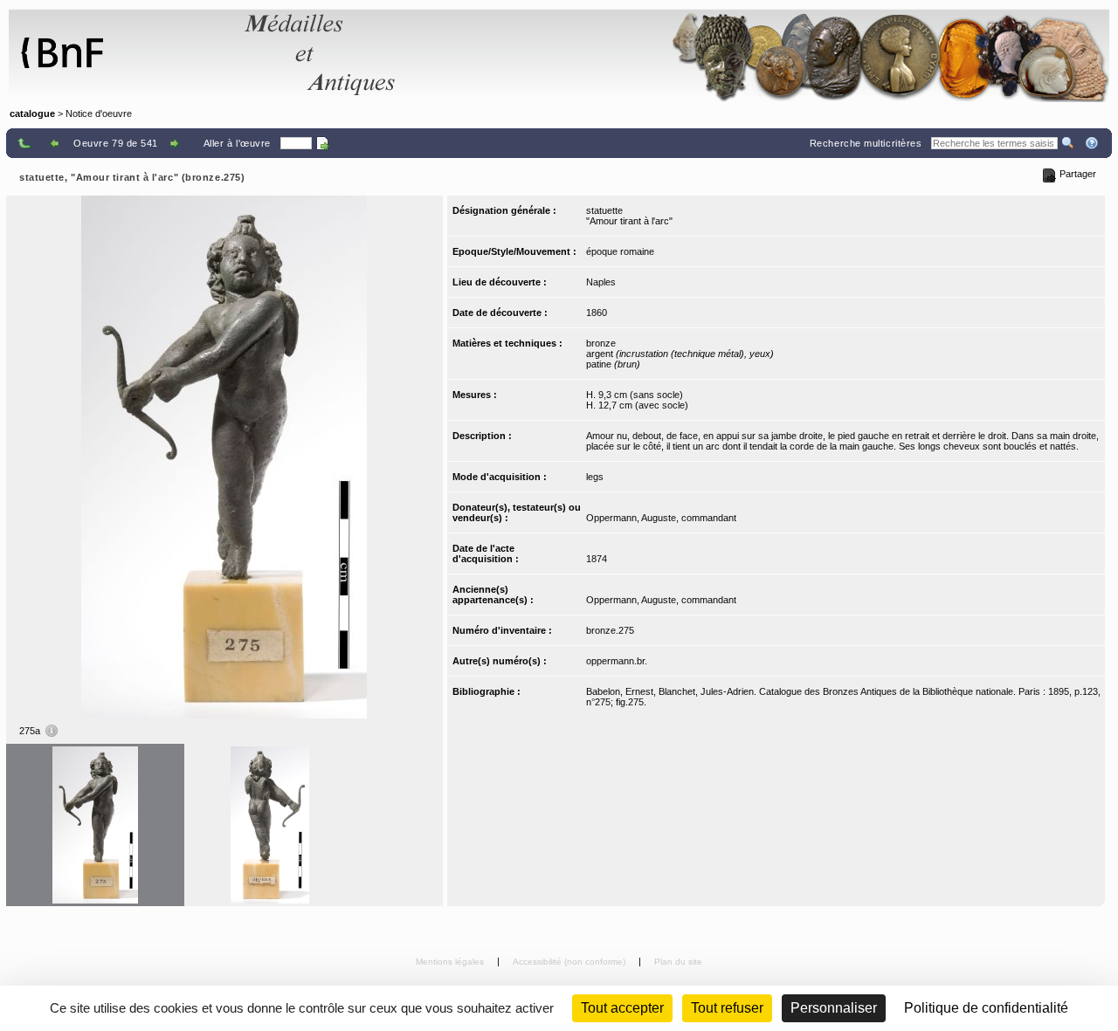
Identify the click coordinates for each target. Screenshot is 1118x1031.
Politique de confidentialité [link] (986, 1007)
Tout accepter (622, 1007)
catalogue (32, 113)
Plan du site (678, 961)
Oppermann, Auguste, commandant (661, 517)
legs (595, 476)
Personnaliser (833, 1007)
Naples (601, 282)
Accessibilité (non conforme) (570, 961)
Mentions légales (451, 961)
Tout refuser (727, 1007)
